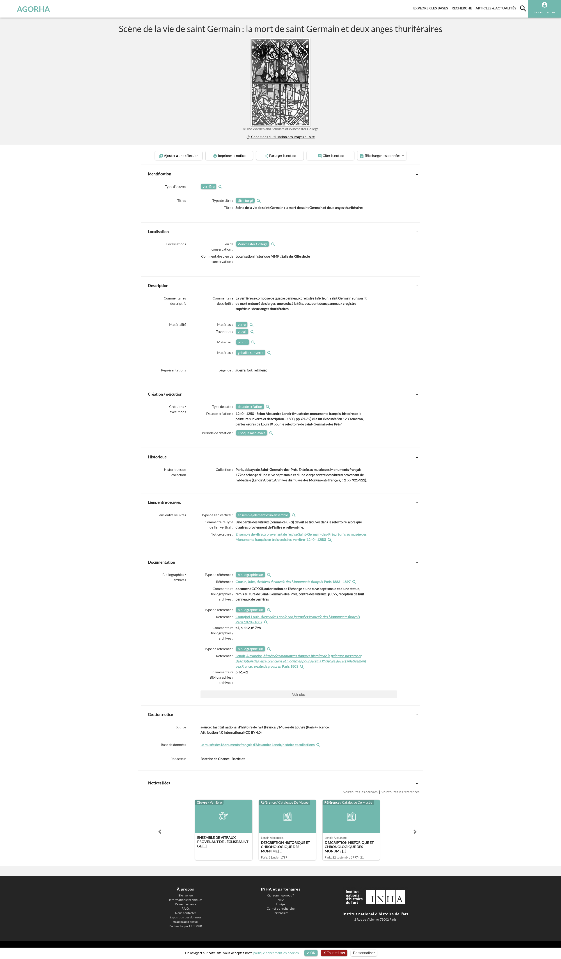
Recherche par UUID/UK (185, 926)
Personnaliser (364, 953)
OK (312, 953)
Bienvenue (185, 895)
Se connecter (545, 12)
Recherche (463, 8)
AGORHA (33, 8)
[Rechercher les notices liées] (330, 539)
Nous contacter (185, 913)
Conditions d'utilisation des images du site (282, 136)
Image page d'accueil (185, 922)
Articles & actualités (497, 8)
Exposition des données (185, 917)
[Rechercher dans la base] (318, 744)
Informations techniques (185, 900)
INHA (280, 900)
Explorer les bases (431, 8)
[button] (159, 831)
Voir (298, 694)
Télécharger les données (382, 155)
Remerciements (185, 904)
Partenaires (280, 913)
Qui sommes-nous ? (280, 895)
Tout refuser (335, 953)
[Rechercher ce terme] (220, 186)
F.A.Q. (185, 908)
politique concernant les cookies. (276, 953)
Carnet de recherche (281, 908)
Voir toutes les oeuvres (360, 792)
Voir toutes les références (400, 792)
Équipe (280, 904)
